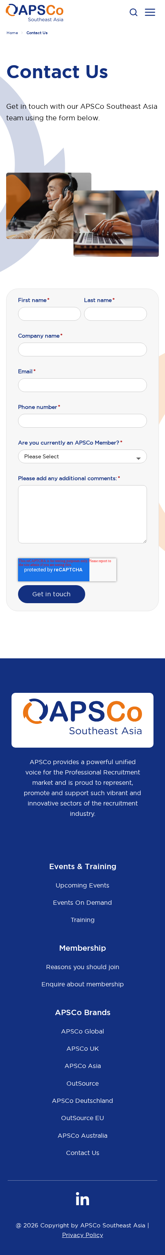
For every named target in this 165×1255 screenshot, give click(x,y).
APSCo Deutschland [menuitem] (82, 1100)
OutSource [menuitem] (82, 1083)
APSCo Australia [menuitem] (82, 1135)
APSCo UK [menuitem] (82, 1048)
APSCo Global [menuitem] (82, 1031)
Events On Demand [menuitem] (82, 902)
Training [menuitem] (83, 920)
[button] (133, 12)
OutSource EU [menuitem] (82, 1118)
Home (12, 32)
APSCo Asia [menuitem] (82, 1066)
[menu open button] (150, 13)
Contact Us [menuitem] (82, 1153)
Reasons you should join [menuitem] (82, 967)
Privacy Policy (82, 1235)
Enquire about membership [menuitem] (82, 984)
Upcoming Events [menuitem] (82, 885)
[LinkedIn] (82, 1198)
